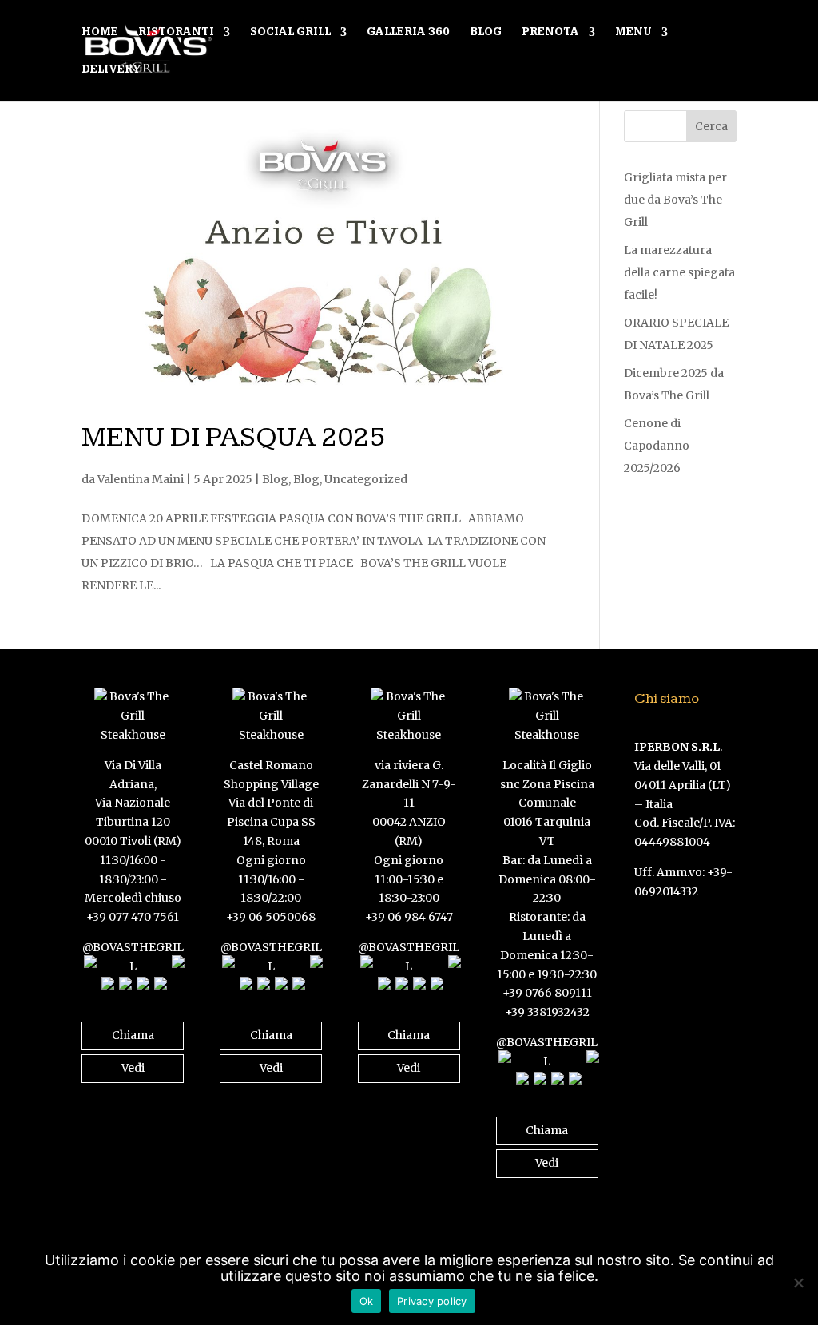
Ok (366, 1301)
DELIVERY (111, 70)
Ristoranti (176, 32)
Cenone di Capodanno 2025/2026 (656, 445)
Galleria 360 (408, 32)
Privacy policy (432, 1301)
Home (99, 32)
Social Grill (290, 32)
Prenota (550, 32)
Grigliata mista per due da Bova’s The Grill (675, 199)
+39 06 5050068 (271, 917)
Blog (486, 32)
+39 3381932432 (547, 1012)
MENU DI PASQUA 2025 (233, 437)
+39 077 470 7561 (132, 917)
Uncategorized (365, 479)
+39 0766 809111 (547, 993)
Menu (633, 32)
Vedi (133, 1068)
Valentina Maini (140, 479)
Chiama (133, 1035)
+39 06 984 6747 (409, 917)
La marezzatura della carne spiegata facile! (679, 272)
